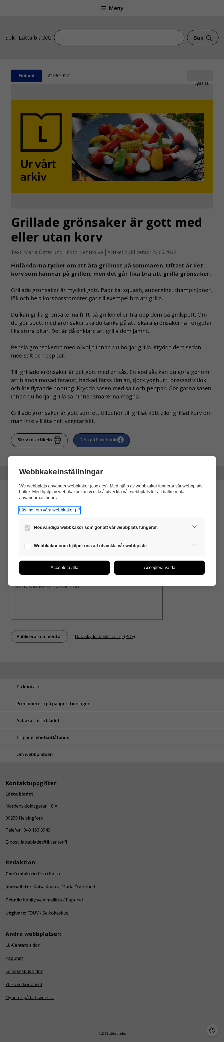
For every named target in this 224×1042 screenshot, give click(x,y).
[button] (194, 528)
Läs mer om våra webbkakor (46, 510)
